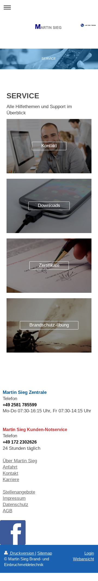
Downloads (49, 205)
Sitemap (44, 553)
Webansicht (83, 559)
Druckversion (22, 553)
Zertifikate (49, 265)
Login (89, 553)
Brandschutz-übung (49, 325)
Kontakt (49, 145)
